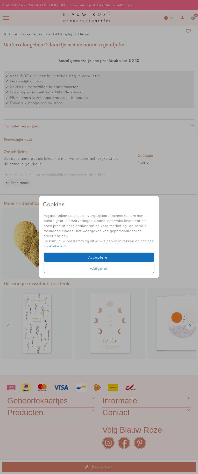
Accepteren (99, 257)
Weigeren (99, 268)
